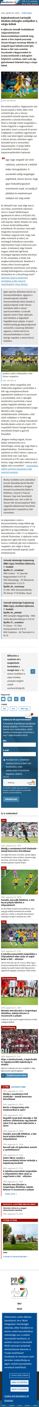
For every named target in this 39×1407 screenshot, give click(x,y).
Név (4, 741)
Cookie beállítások (19, 1375)
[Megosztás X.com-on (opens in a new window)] (23, 699)
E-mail (6, 750)
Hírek (19, 1309)
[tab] (5, 1086)
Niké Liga (24, 709)
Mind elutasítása (19, 1382)
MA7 (19, 1303)
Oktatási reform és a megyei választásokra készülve (15, 1209)
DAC (4, 709)
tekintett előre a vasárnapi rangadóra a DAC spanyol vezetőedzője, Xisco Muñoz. (14, 281)
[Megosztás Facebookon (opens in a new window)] (10, 699)
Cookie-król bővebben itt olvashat (16, 1398)
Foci (13, 709)
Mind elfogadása (19, 1389)
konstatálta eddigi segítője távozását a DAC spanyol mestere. (19, 469)
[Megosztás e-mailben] (3, 699)
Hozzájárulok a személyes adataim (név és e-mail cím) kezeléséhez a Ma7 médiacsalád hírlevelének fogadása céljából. (18, 767)
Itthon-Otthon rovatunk (14, 1257)
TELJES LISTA (10, 1194)
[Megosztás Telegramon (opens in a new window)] (16, 699)
